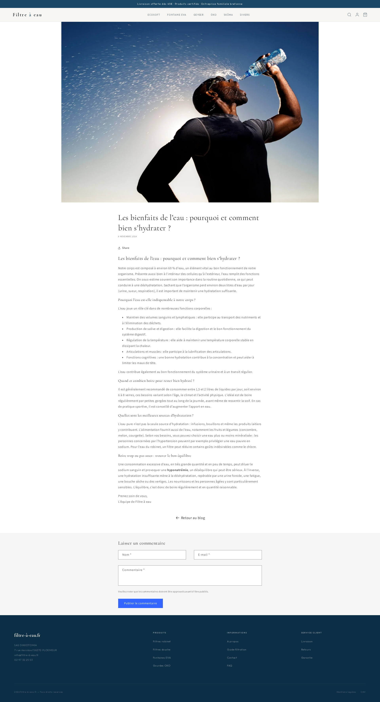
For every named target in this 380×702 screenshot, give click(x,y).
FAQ (229, 665)
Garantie (307, 657)
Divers (245, 14)
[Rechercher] (349, 14)
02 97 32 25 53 (23, 659)
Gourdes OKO (162, 665)
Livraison (307, 641)
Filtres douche (161, 649)
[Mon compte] (357, 14)
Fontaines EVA (162, 657)
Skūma (228, 14)
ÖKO (214, 14)
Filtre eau (27, 15)
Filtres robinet (162, 641)
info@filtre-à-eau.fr (26, 655)
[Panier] (365, 14)
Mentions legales (346, 692)
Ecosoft (154, 14)
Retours (306, 649)
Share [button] (125, 248)
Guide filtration (236, 649)
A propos (233, 641)
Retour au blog (193, 517)
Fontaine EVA (176, 14)
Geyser (199, 14)
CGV (363, 692)
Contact (232, 657)
